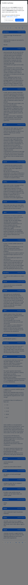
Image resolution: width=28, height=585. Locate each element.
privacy (15, 16)
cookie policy (9, 16)
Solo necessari (9, 20)
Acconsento (19, 20)
